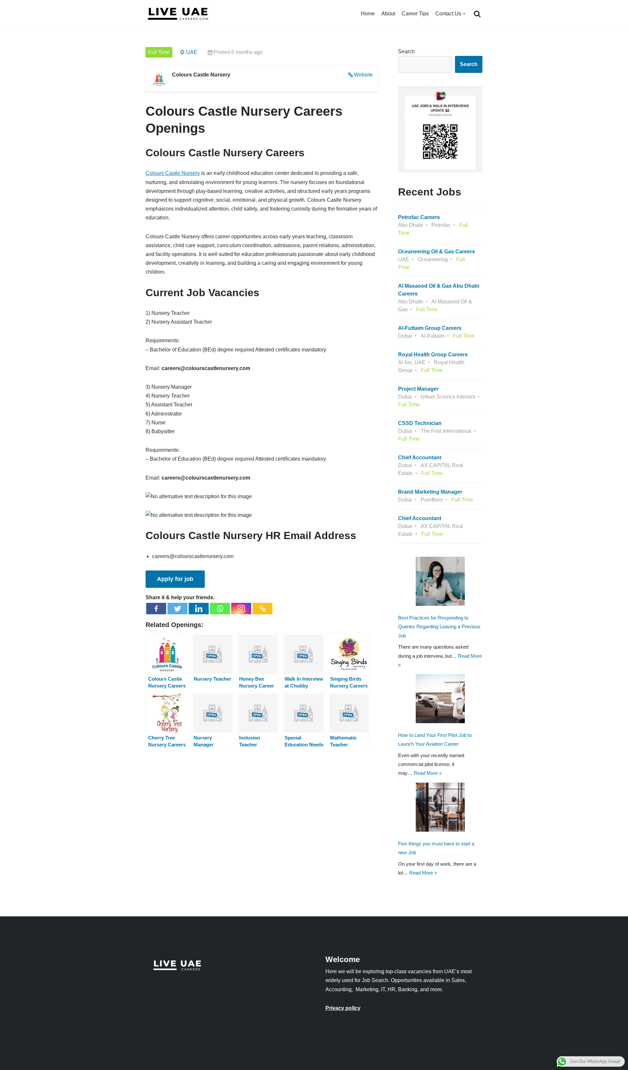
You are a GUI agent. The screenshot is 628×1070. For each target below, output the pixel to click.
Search (406, 51)
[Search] (477, 13)
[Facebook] (156, 608)
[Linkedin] (199, 608)
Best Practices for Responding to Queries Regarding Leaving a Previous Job (439, 626)
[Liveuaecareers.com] (178, 14)
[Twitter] (177, 608)
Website (363, 74)
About (388, 13)
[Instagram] (241, 608)
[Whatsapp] (220, 608)
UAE (191, 52)
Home (368, 13)
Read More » (428, 773)
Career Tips (415, 13)
